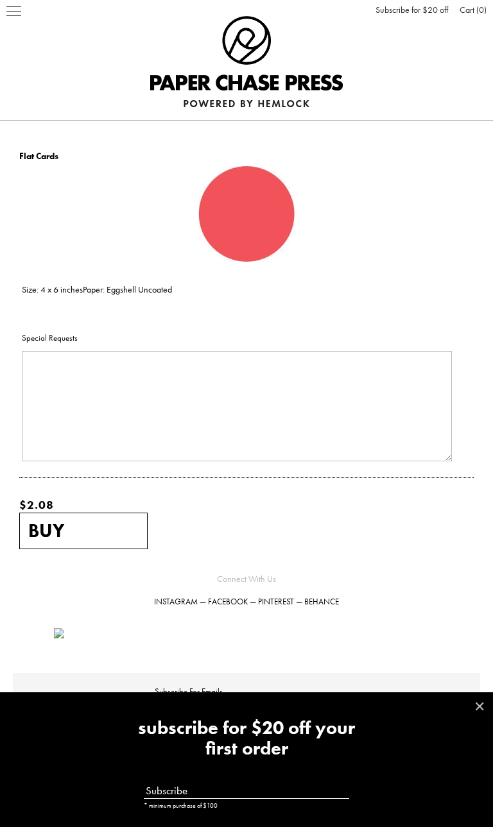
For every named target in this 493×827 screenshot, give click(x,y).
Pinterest (276, 601)
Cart (472, 9)
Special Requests (50, 337)
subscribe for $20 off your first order (246, 738)
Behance (321, 601)
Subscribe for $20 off (412, 9)
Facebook (228, 601)
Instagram (176, 601)
